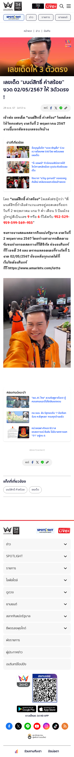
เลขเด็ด (19, 118)
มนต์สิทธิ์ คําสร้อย (15, 489)
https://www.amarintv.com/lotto (34, 268)
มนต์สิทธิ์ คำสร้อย (41, 118)
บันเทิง (47, 31)
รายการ (46, 17)
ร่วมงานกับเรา (33, 751)
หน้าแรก (28, 31)
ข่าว (31, 17)
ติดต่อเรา (53, 751)
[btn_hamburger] (69, 6)
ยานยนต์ (62, 17)
